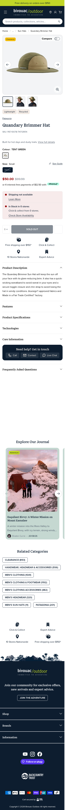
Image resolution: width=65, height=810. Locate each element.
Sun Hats (22, 30)
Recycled (23, 111)
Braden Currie (18, 535)
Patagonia (6, 118)
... (13, 30)
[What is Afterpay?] (53, 184)
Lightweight (9, 111)
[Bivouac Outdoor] (28, 12)
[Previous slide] (7, 64)
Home (5, 30)
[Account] (55, 12)
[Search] (59, 21)
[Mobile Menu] (5, 12)
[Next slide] (57, 64)
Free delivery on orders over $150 (32, 3)
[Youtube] (25, 754)
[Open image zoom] (57, 89)
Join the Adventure (32, 698)
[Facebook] (39, 754)
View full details (46, 142)
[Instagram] (32, 754)
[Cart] (60, 12)
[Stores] (50, 12)
